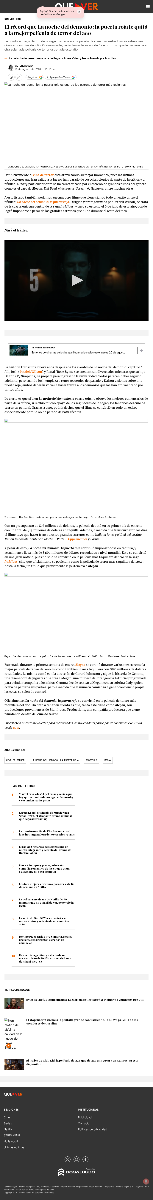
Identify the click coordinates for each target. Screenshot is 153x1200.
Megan (80, 665)
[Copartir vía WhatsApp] (11, 77)
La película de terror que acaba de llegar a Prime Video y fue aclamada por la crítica (62, 58)
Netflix (8, 1129)
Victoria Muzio (24, 66)
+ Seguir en (32, 77)
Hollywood (11, 1141)
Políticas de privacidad (92, 1129)
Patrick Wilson (31, 371)
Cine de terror (15, 760)
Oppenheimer (77, 539)
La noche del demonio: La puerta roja (55, 760)
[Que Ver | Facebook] (85, 1159)
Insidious (91, 760)
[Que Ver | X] (67, 1159)
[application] (76, 280)
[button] (148, 6)
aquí (16, 727)
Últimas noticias (14, 1147)
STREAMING (12, 1135)
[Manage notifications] (146, 1181)
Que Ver (9, 19)
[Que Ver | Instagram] (76, 1159)
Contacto (84, 1123)
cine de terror (43, 175)
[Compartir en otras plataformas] (18, 77)
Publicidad (85, 1117)
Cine (7, 1117)
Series (8, 1123)
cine (18, 19)
